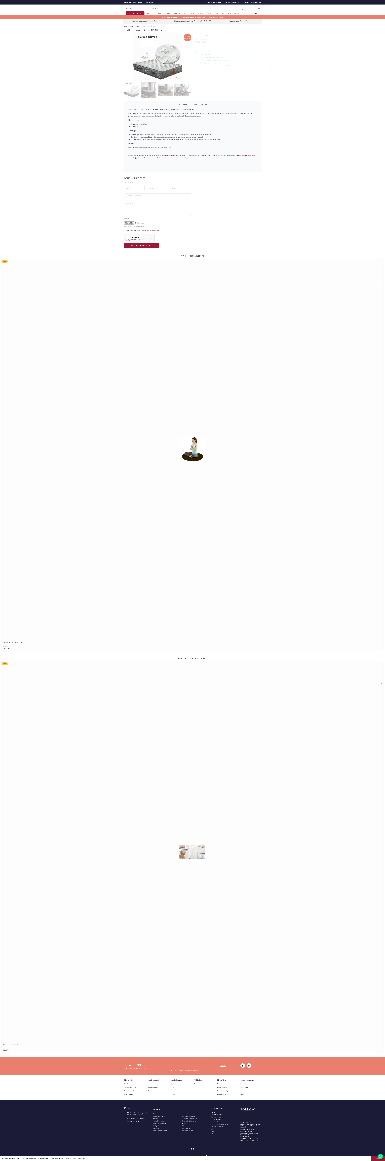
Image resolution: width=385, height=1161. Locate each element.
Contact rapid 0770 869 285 (202, 21)
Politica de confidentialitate (191, 1070)
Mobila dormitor (176, 1080)
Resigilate (236, 13)
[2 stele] (127, 182)
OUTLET (245, 13)
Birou (217, 13)
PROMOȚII (149, 2)
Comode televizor (158, 1121)
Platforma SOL (216, 1134)
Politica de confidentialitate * (151, 230)
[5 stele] (132, 182)
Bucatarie (167, 13)
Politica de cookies (217, 1126)
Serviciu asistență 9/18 (232, 2)
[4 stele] (131, 182)
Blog (134, 2)
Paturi (172, 1087)
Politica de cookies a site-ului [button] (74, 1158)
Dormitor (159, 13)
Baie (185, 13)
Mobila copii (177, 13)
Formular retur (216, 1119)
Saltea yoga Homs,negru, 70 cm (13, 642)
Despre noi (127, 2)
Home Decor (201, 13)
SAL (212, 1131)
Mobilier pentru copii (160, 1130)
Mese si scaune (128, 1094)
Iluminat (192, 13)
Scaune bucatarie (152, 1084)
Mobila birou (221, 1080)
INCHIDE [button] (378, 1158)
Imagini (126, 219)
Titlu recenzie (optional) (133, 195)
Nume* (128, 188)
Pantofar (173, 1091)
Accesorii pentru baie (189, 1114)
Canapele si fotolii (159, 1116)
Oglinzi (184, 1123)
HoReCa (210, 13)
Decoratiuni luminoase (246, 1084)
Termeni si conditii (217, 1114)
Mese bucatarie (152, 1091)
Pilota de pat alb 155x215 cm (12, 1045)
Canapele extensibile (130, 1091)
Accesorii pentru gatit (189, 1116)
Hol (223, 13)
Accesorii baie (198, 1084)
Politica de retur (216, 1117)
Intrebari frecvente (217, 1122)
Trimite (223, 1065)
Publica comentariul (141, 245)
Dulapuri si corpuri (222, 1094)
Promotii (255, 13)
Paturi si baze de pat (159, 1123)
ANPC (213, 1129)
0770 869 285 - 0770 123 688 (252, 2)
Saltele (173, 1094)
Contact (140, 2)
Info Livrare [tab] (200, 104)
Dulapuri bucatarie (153, 1087)
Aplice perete (244, 1087)
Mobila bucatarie (153, 1080)
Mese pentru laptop (222, 1091)
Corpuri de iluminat (247, 1080)
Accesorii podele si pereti (190, 1118)
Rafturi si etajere (222, 1087)
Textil (229, 13)
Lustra (242, 1094)
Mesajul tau (129, 203)
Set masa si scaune (159, 1114)
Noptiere (173, 1084)
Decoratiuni (186, 1128)
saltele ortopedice (169, 155)
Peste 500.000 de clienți (214, 2)
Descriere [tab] (183, 104)
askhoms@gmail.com (133, 1121)
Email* (174, 188)
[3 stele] (129, 182)
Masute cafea (128, 1084)
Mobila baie (198, 1080)
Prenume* (152, 188)
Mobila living (128, 1080)
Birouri (219, 1084)
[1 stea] (125, 182)
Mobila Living (149, 13)
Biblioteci (156, 1128)
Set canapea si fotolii (130, 1087)
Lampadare (243, 1091)
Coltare (155, 1118)
